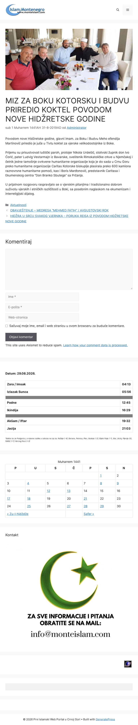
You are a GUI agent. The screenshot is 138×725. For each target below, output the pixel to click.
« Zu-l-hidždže (17, 514)
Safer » (89, 514)
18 (28, 498)
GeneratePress (105, 719)
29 (102, 506)
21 (85, 498)
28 (85, 506)
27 (69, 506)
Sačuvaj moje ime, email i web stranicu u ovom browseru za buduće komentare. (67, 326)
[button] (118, 9)
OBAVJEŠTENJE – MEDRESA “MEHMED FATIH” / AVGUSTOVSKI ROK (59, 210)
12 (48, 491)
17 (8, 498)
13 (68, 491)
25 (29, 506)
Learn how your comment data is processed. (95, 345)
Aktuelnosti (18, 205)
